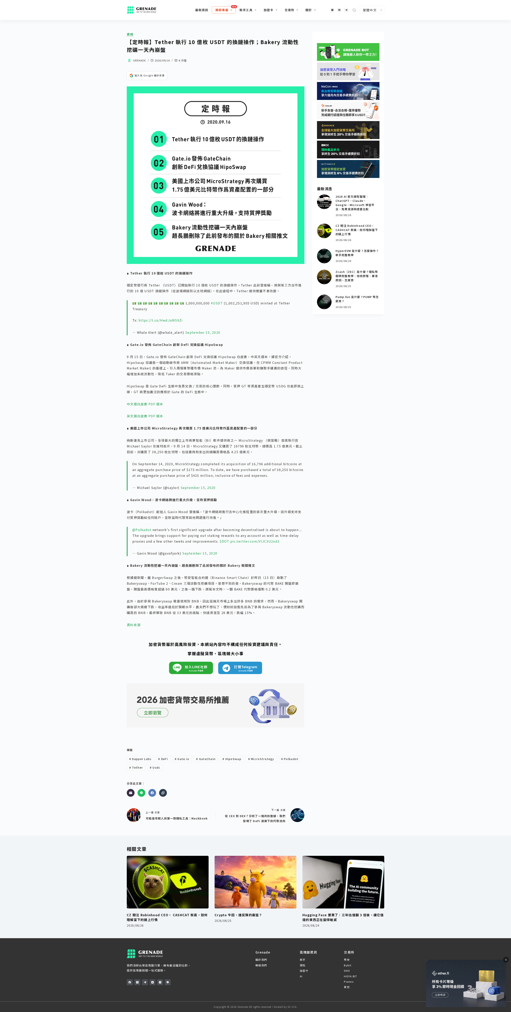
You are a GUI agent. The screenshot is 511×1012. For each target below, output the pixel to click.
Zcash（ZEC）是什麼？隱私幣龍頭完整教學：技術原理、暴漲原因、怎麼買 (357, 276)
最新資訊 (201, 10)
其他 (347, 987)
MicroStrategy (261, 759)
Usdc (155, 767)
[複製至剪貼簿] (163, 793)
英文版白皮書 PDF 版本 (145, 416)
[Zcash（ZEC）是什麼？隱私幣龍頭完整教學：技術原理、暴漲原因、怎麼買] (324, 277)
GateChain (206, 759)
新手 (303, 960)
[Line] (141, 793)
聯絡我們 (261, 965)
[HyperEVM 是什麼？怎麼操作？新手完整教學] (324, 256)
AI (301, 976)
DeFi (163, 759)
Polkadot (290, 759)
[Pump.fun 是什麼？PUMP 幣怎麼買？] (324, 302)
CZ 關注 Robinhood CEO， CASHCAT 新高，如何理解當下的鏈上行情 (357, 230)
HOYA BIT (350, 976)
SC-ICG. (292, 1006)
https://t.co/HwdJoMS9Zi (161, 320)
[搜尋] (354, 10)
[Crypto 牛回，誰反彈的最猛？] (255, 882)
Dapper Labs (140, 759)
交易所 (289, 10)
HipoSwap (231, 759)
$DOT (224, 541)
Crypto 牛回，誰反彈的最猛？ (238, 914)
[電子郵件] (131, 793)
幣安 (347, 960)
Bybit (347, 965)
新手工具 (246, 10)
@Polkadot (142, 529)
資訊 (130, 34)
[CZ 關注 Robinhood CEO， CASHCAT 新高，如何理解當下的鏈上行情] (324, 231)
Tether (136, 767)
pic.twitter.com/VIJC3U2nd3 (254, 541)
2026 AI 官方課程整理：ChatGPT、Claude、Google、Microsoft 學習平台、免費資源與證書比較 (355, 203)
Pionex (349, 981)
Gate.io (182, 759)
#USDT (217, 303)
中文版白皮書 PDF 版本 (145, 404)
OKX (347, 971)
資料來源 (134, 624)
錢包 (303, 965)
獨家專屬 (221, 10)
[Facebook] (339, 10)
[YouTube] (152, 982)
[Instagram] (332, 10)
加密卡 (268, 10)
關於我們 (261, 960)
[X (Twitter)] (137, 982)
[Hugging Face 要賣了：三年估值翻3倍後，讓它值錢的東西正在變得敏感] (343, 882)
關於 (308, 10)
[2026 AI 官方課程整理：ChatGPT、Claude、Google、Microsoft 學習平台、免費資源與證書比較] (324, 202)
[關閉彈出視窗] (506, 960)
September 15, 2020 (202, 332)
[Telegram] (346, 10)
